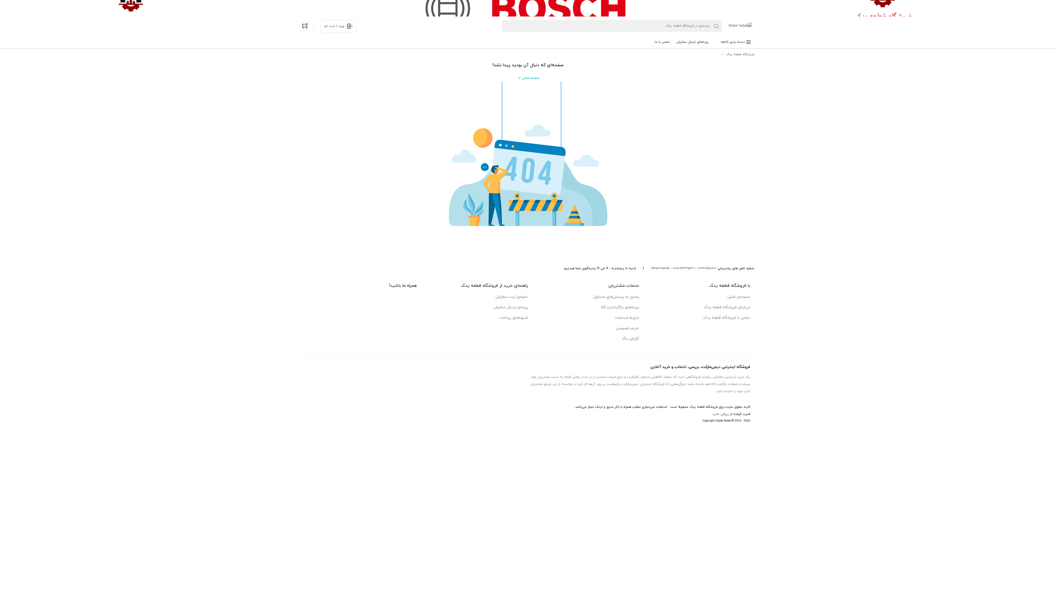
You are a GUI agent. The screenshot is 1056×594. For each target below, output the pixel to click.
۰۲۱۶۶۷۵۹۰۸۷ (706, 268)
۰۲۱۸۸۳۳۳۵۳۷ (683, 268)
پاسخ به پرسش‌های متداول (616, 296)
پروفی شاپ (721, 414)
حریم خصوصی (627, 328)
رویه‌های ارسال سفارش (692, 42)
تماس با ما (662, 42)
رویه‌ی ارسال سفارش (511, 307)
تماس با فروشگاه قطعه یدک (726, 317)
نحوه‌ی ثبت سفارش (512, 296)
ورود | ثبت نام (334, 26)
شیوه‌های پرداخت (513, 317)
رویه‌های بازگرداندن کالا (620, 307)
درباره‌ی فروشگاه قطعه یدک (727, 307)
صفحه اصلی (530, 78)
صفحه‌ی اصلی (738, 296)
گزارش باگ (630, 338)
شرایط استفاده (627, 317)
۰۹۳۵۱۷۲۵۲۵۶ (660, 268)
